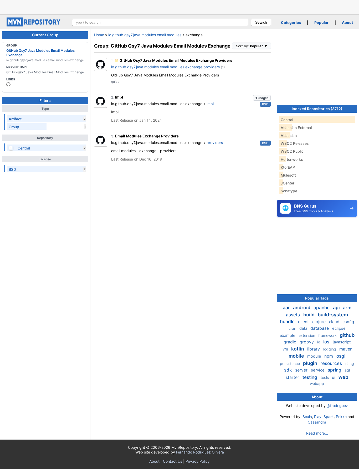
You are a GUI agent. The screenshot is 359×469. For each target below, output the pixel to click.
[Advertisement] (179, 6)
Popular (321, 22)
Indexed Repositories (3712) (317, 108)
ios (327, 341)
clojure (319, 321)
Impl (119, 97)
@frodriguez (337, 405)
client (304, 321)
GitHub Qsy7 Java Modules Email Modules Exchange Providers (176, 60)
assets (293, 314)
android (302, 307)
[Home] (34, 25)
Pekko (341, 416)
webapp (317, 383)
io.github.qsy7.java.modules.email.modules (144, 35)
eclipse (339, 328)
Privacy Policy (198, 461)
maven (345, 349)
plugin (310, 363)
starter (293, 377)
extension (307, 335)
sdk (288, 370)
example (288, 335)
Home (99, 35)
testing (310, 377)
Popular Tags (317, 298)
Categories (291, 22)
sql (347, 370)
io (319, 342)
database (320, 328)
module (314, 356)
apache (322, 307)
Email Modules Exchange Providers (147, 136)
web (343, 377)
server (302, 370)
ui (334, 377)
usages (261, 98)
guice (115, 82)
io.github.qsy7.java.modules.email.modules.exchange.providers (165, 67)
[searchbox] (160, 22)
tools (325, 377)
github (347, 335)
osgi (340, 356)
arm (347, 307)
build (309, 314)
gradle (291, 341)
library (314, 349)
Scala (307, 416)
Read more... (317, 433)
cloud (334, 321)
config (348, 321)
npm (329, 356)
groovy (307, 341)
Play (317, 416)
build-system (333, 314)
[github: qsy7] (8, 84)
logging (330, 349)
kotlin (298, 349)
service (318, 370)
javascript (342, 341)
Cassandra (317, 422)
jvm (285, 349)
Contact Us (172, 461)
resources (331, 363)
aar (287, 307)
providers (215, 142)
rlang (349, 363)
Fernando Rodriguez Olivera (200, 452)
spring (335, 370)
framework (328, 335)
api (337, 307)
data (303, 328)
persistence (290, 363)
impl (210, 103)
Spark (329, 416)
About (347, 22)
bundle (288, 321)
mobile (297, 356)
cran (293, 328)
